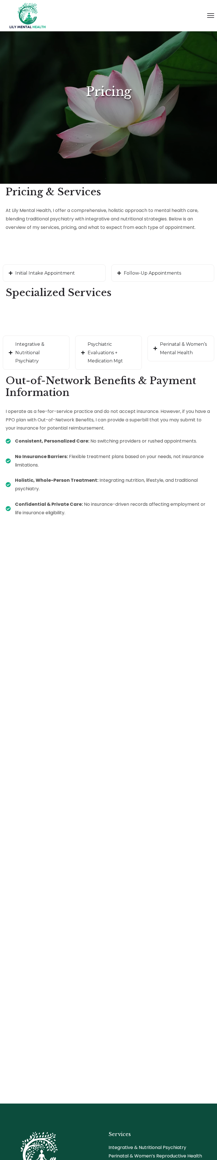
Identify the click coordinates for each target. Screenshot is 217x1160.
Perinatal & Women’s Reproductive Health (155, 1156)
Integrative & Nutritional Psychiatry (147, 1147)
